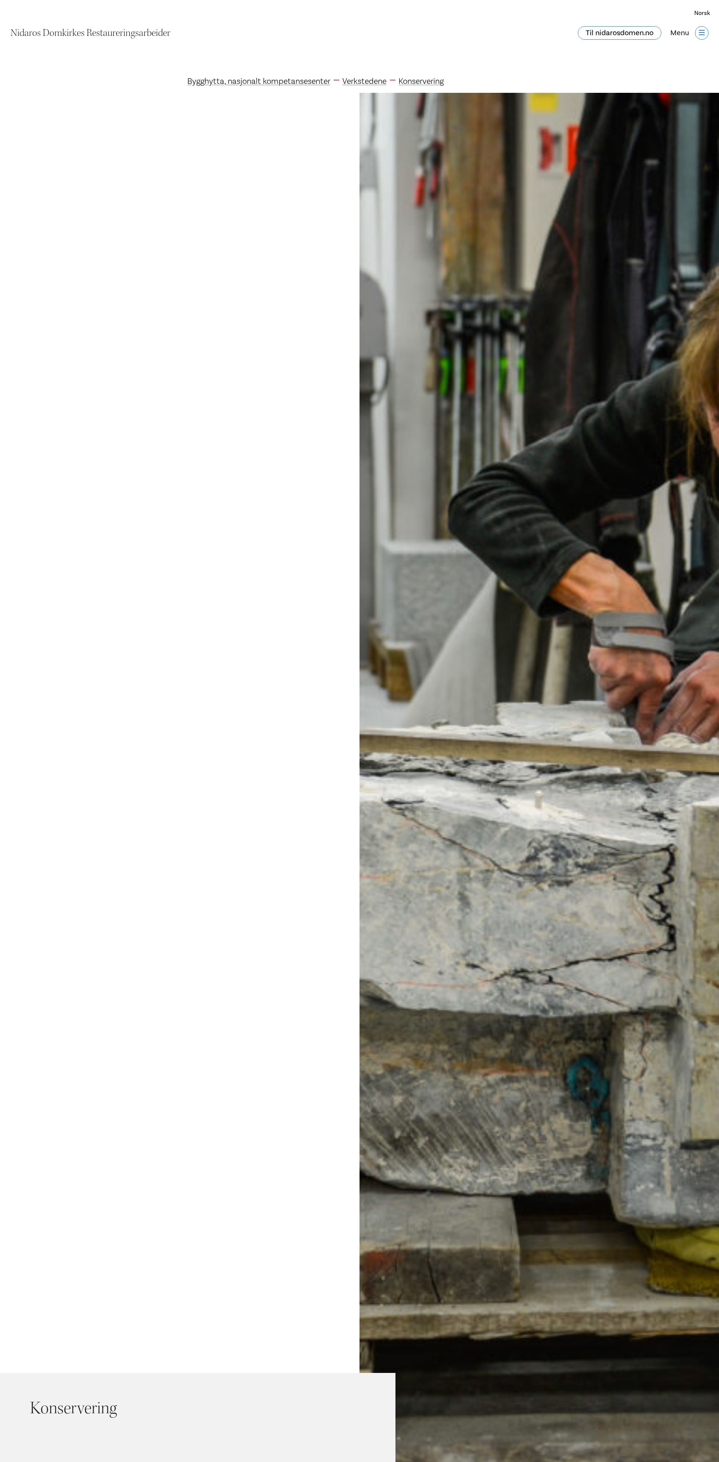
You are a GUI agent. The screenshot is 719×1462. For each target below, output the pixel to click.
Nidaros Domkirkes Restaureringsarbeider (90, 33)
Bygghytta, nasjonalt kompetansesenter (258, 81)
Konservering (421, 81)
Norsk (702, 13)
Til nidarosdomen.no (619, 33)
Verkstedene (364, 81)
